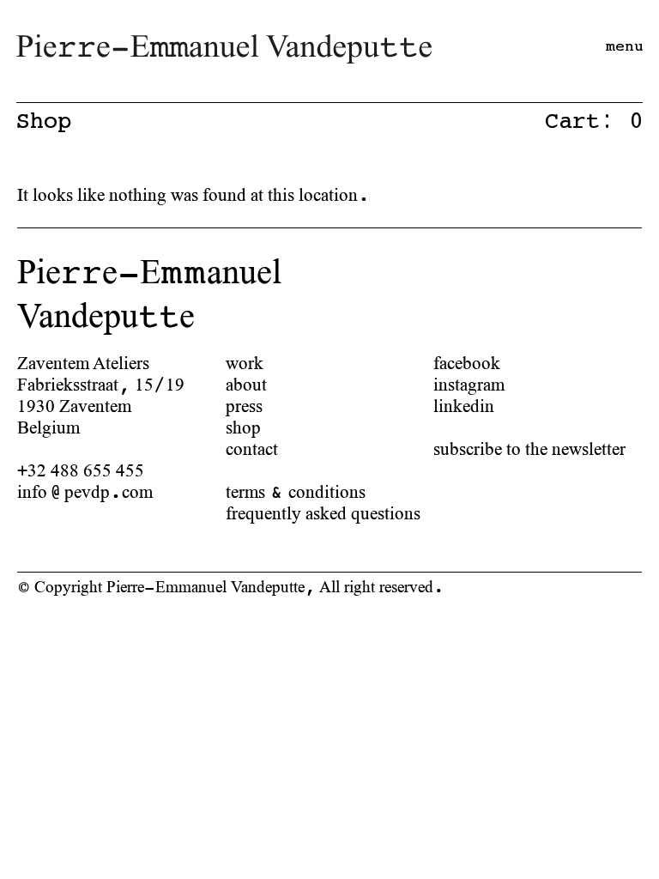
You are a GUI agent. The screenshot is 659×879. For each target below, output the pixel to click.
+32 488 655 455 (80, 470)
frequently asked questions (323, 513)
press (244, 405)
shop (243, 427)
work (244, 363)
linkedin (463, 405)
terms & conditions (296, 491)
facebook (466, 363)
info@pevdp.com (85, 491)
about (246, 384)
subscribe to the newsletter (529, 448)
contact (252, 448)
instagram (469, 384)
